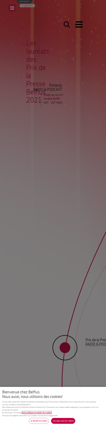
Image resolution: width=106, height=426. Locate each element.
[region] (53, 406)
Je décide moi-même (39, 421)
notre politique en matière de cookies (36, 412)
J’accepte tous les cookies (63, 421)
